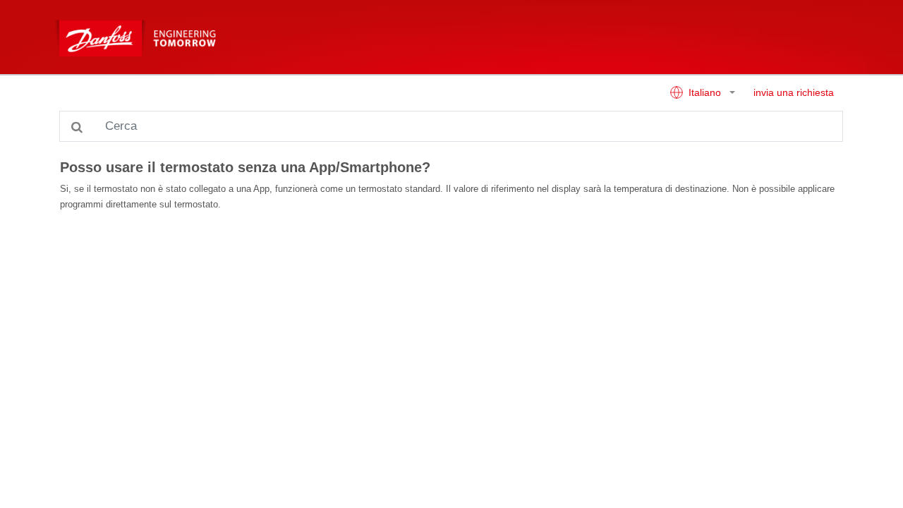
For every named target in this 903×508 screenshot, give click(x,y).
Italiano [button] (705, 92)
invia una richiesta (793, 92)
